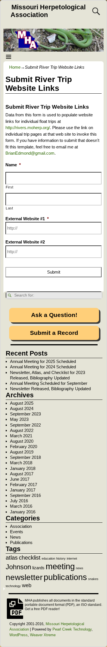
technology (13, 586)
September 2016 (25, 495)
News (15, 537)
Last (9, 208)
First (9, 187)
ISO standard (91, 605)
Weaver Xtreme (43, 635)
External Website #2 (25, 242)
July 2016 (19, 500)
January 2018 (22, 468)
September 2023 (25, 413)
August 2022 (21, 430)
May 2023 (19, 419)
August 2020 (21, 441)
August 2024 (21, 408)
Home (15, 67)
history (61, 558)
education (48, 558)
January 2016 (22, 511)
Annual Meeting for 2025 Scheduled (43, 361)
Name (13, 164)
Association (21, 526)
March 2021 (21, 435)
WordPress (18, 635)
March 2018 (21, 462)
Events (16, 531)
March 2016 (21, 506)
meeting (60, 566)
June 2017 (19, 479)
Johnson (18, 567)
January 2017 (22, 490)
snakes (93, 579)
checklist (30, 557)
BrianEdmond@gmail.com (29, 153)
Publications (21, 542)
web (26, 585)
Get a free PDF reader (42, 609)
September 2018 (25, 457)
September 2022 (25, 425)
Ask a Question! (54, 315)
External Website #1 (27, 218)
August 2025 (21, 403)
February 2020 (23, 446)
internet (72, 558)
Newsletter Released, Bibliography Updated (50, 388)
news (79, 568)
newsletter (24, 577)
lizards (38, 568)
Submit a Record (54, 332)
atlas (12, 557)
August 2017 (21, 473)
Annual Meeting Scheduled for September (48, 383)
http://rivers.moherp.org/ (27, 127)
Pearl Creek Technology (72, 629)
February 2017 (23, 484)
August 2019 (21, 451)
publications (65, 577)
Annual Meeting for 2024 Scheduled (43, 366)
